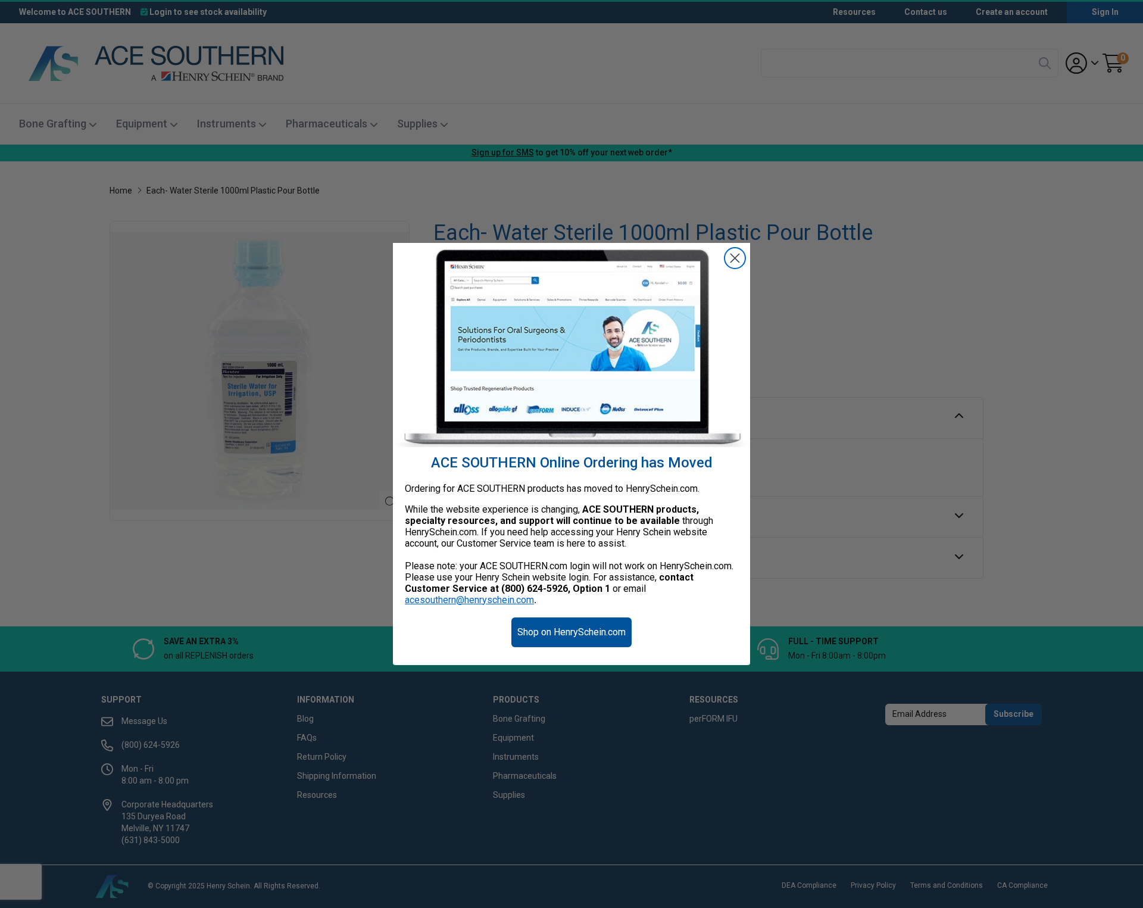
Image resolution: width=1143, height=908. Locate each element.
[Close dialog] (734, 258)
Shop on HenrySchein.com (571, 632)
